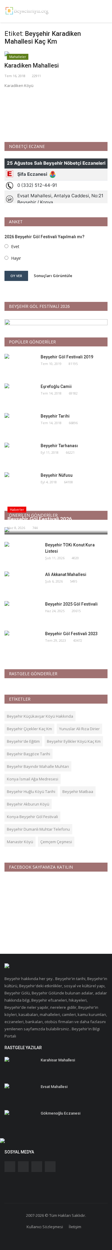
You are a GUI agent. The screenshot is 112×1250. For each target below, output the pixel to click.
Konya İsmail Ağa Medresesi (32, 779)
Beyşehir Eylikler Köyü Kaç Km (74, 741)
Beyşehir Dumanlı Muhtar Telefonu (38, 829)
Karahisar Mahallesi (58, 1060)
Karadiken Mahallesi (31, 65)
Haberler (17, 509)
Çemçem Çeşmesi (56, 841)
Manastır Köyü (20, 841)
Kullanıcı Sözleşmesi (45, 1226)
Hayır (16, 258)
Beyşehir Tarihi (55, 416)
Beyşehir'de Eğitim (23, 741)
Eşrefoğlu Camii (56, 386)
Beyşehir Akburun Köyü (28, 804)
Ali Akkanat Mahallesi (65, 574)
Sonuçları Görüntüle (53, 275)
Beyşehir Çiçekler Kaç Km (29, 728)
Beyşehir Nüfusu (57, 475)
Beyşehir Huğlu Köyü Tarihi (31, 791)
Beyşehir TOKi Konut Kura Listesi (70, 548)
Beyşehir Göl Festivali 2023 (71, 633)
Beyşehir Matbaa (77, 791)
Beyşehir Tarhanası (59, 445)
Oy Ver (16, 275)
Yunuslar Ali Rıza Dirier (79, 728)
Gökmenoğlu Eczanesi (60, 1113)
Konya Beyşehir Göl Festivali (32, 816)
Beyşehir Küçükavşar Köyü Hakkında (40, 716)
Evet (15, 246)
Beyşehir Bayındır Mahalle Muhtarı (38, 766)
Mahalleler (17, 56)
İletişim (75, 1226)
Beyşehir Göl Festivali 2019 (67, 356)
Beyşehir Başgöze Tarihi (28, 754)
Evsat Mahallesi (54, 1086)
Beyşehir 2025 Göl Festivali (71, 604)
